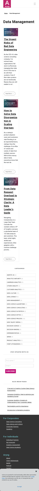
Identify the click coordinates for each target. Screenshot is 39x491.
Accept (19, 486)
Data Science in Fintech (15, 311)
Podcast (8, 466)
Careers (8, 468)
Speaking (9, 429)
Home (6, 13)
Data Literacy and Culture (14, 424)
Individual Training (12, 440)
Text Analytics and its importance (17, 406)
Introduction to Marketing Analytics (18, 410)
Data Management (13, 300)
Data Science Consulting (16, 308)
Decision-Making (13, 329)
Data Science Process (14, 318)
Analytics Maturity (14, 278)
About (8, 458)
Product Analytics (13, 340)
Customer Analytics (14, 289)
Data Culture (11, 293)
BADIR (8, 463)
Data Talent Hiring (13, 322)
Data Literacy (11, 297)
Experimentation (13, 333)
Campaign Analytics (14, 282)
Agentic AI (10, 275)
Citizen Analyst (12, 286)
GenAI (9, 337)
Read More (9, 93)
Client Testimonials (12, 461)
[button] (36, 471)
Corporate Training (12, 426)
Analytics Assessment (13, 445)
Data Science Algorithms (16, 304)
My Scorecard (10, 442)
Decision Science (13, 326)
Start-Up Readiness (13, 344)
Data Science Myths (14, 315)
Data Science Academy (13, 447)
